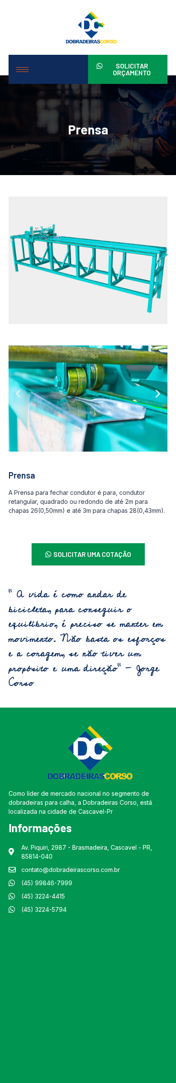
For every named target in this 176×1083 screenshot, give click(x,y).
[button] (18, 393)
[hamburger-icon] (22, 69)
